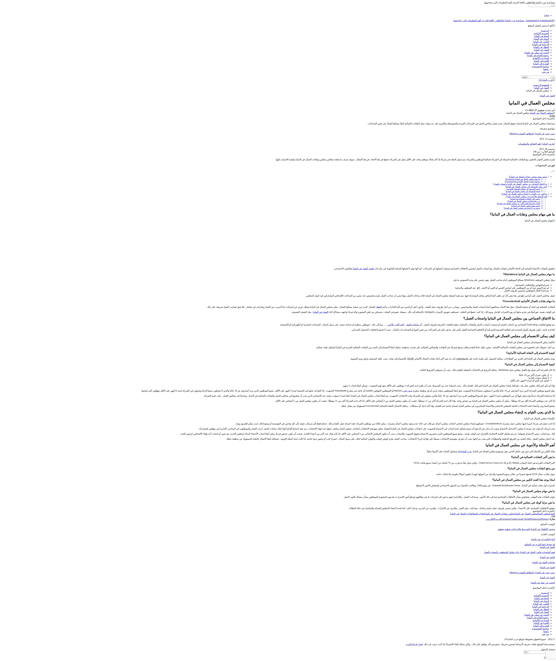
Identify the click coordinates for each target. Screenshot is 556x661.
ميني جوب (407, 390)
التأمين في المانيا (541, 41)
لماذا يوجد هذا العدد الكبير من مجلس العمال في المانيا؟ (518, 203)
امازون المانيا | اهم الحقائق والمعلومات (536, 144)
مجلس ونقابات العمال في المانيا (499, 513)
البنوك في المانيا (541, 39)
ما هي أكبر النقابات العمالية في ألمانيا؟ (525, 199)
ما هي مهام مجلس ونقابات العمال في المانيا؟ (528, 177)
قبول (420, 644)
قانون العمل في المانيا (363, 268)
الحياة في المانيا (541, 36)
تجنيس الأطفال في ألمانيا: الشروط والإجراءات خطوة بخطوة (526, 529)
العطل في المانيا (541, 47)
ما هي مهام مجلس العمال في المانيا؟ (525, 206)
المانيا (552, 513)
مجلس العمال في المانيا (526, 513)
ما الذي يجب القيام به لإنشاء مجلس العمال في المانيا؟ (524, 194)
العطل (379, 307)
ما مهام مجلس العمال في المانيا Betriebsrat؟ (522, 179)
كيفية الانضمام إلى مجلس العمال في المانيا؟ (522, 191)
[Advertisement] (278, 244)
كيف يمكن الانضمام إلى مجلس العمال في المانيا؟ (526, 186)
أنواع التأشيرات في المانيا (543, 539)
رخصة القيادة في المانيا (538, 55)
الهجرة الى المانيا (541, 63)
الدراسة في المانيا (540, 44)
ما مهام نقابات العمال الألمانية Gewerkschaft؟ (522, 181)
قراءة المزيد (411, 644)
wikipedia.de (462, 358)
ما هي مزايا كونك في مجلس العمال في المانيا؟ (522, 208)
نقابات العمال (478, 513)
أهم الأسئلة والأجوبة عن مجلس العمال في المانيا (526, 196)
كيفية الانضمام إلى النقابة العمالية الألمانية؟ (523, 189)
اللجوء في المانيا (541, 61)
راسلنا (546, 69)
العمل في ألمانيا (320, 312)
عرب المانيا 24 (465, 451)
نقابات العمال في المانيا (461, 513)
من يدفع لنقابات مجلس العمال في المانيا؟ (523, 201)
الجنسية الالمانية (541, 33)
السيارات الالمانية (541, 58)
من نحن (545, 72)
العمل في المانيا (541, 50)
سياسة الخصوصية (540, 66)
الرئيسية (545, 30)
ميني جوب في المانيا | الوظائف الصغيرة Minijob (532, 133)
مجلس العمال (543, 513)
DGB (410, 358)
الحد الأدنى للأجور (396, 324)
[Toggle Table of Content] (552, 172)
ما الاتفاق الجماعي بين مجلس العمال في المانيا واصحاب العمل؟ (520, 184)
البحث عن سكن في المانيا (536, 52)
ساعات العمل (412, 324)
